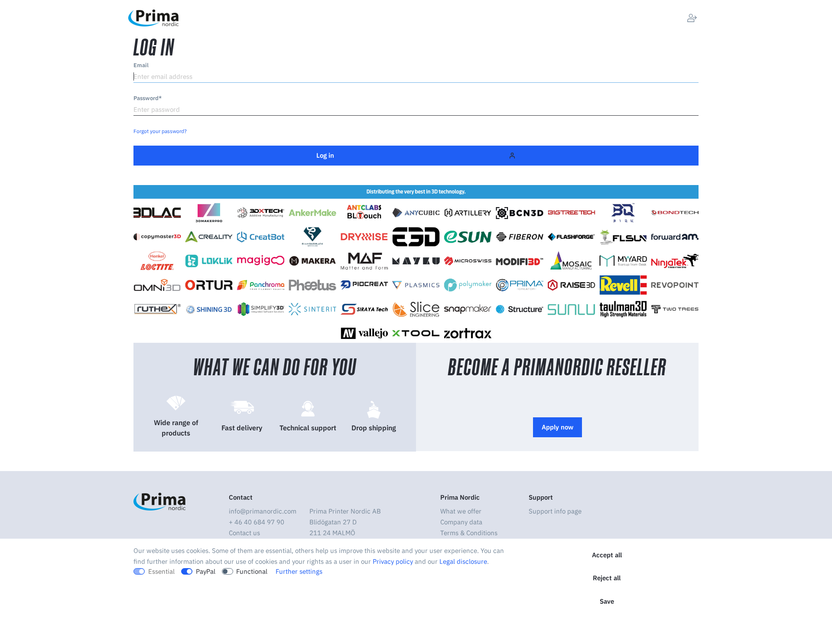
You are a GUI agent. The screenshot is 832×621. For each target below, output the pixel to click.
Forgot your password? (160, 131)
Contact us (244, 533)
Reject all (607, 578)
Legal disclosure (463, 561)
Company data (461, 522)
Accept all (607, 555)
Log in (325, 155)
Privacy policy (393, 561)
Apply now (557, 427)
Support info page (555, 511)
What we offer (460, 511)
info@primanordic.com (262, 511)
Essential (161, 571)
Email (141, 65)
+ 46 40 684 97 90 (256, 522)
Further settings (299, 571)
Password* (147, 98)
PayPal (205, 571)
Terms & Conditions (468, 533)
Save (607, 601)
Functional (251, 571)
